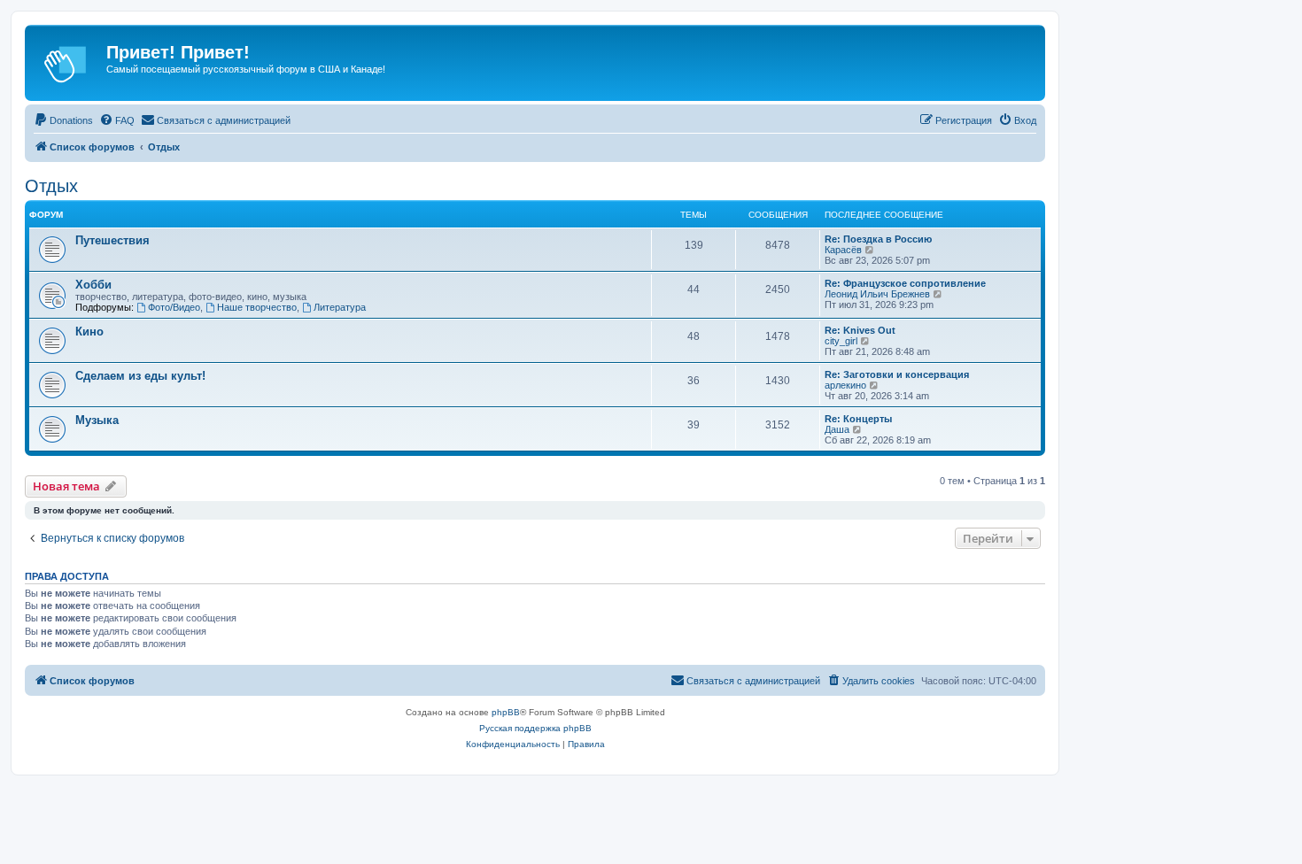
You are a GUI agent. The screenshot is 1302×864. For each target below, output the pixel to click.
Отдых (51, 186)
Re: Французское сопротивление (905, 283)
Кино (89, 331)
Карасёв (843, 249)
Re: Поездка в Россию (878, 239)
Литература (340, 307)
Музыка (97, 420)
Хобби (93, 284)
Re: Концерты (858, 418)
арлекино (845, 385)
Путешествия (112, 240)
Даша (837, 429)
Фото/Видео (174, 307)
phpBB (506, 712)
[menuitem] (63, 120)
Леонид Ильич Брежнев (877, 294)
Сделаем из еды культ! (140, 375)
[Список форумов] (67, 62)
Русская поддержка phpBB (535, 728)
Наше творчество (257, 307)
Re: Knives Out (860, 330)
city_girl (841, 341)
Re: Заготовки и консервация (897, 374)
